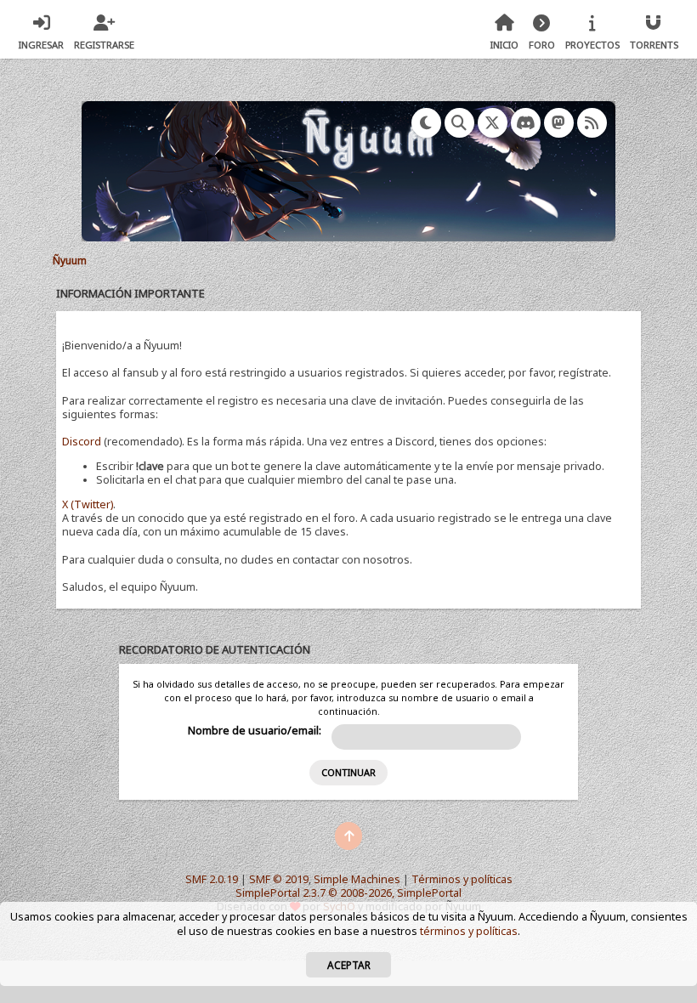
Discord (81, 441)
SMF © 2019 (279, 879)
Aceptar (349, 965)
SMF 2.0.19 (211, 879)
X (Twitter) (87, 504)
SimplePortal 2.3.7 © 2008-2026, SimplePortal (348, 893)
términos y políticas (469, 931)
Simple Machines (357, 879)
